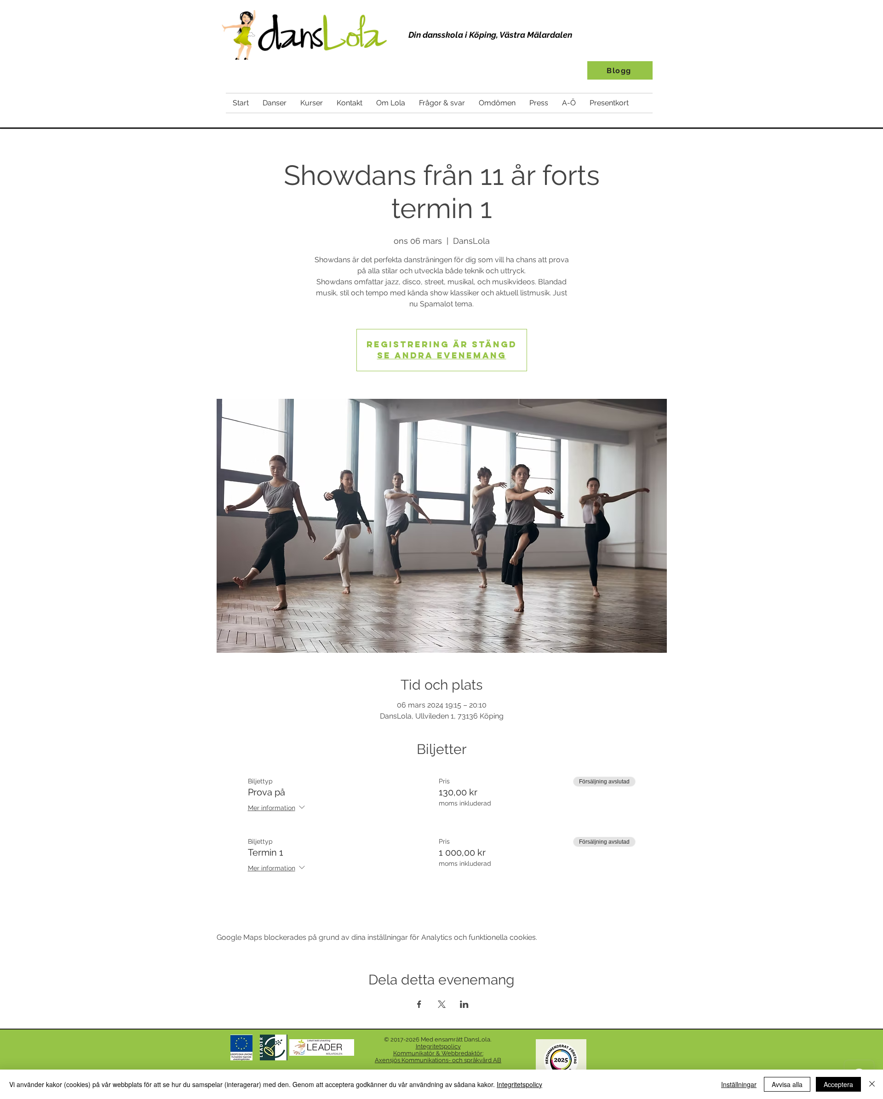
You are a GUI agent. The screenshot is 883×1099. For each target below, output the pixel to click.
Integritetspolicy (519, 1084)
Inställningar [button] (739, 1084)
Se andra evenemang (441, 355)
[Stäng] (871, 1084)
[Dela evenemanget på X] (441, 1004)
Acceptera (838, 1084)
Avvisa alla (787, 1084)
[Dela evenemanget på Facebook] (419, 1004)
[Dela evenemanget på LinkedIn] (464, 1004)
